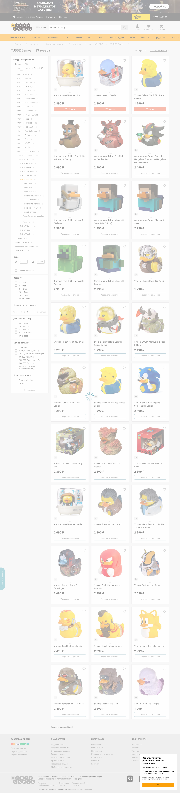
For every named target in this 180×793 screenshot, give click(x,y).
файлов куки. (160, 773)
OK (158, 785)
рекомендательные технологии (154, 779)
